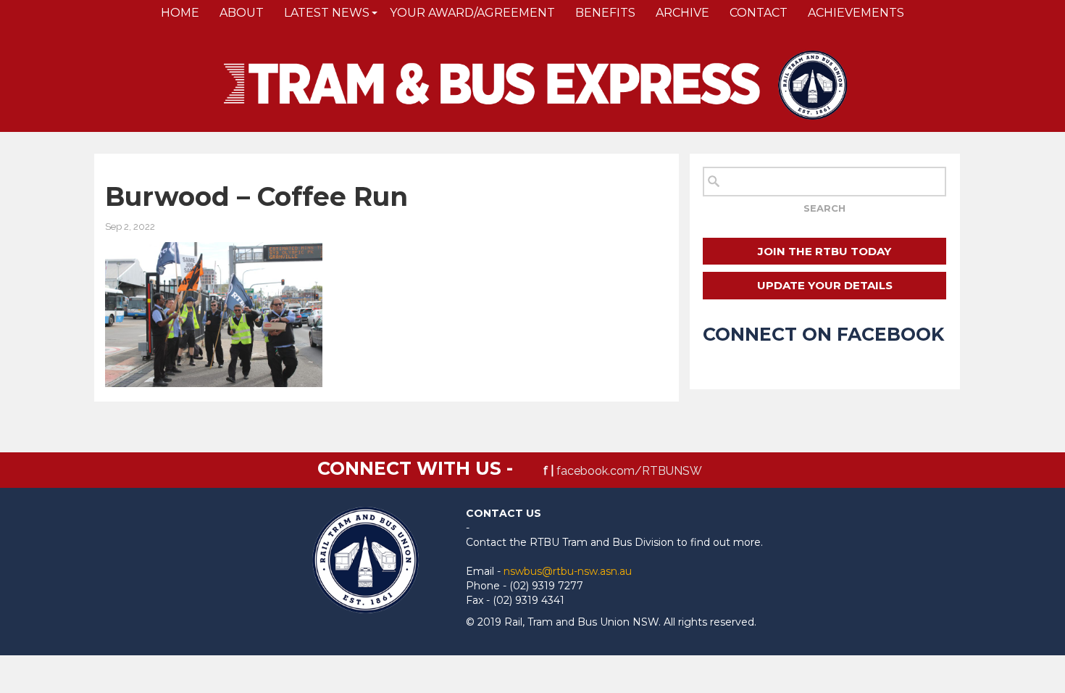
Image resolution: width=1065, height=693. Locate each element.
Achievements (856, 13)
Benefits (605, 13)
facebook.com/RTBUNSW (629, 471)
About (242, 13)
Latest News (326, 13)
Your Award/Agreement (472, 13)
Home (180, 13)
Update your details (825, 285)
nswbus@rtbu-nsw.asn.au (568, 571)
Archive (682, 13)
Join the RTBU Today (824, 251)
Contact (759, 13)
